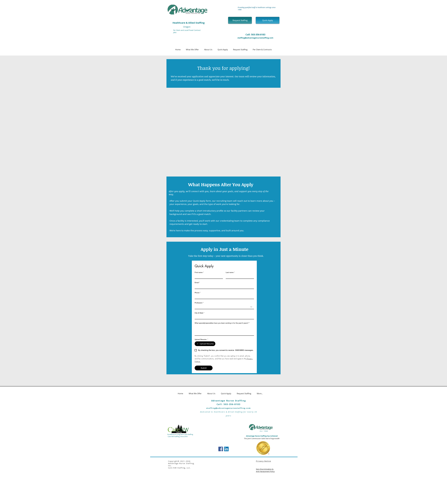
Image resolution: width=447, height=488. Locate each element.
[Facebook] (220, 449)
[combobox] (224, 307)
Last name (230, 272)
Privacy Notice (263, 461)
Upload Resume (201, 339)
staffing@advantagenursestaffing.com (255, 38)
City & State (199, 313)
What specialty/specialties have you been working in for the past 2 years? (222, 323)
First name (199, 272)
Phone (197, 293)
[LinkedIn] (226, 449)
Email (197, 282)
